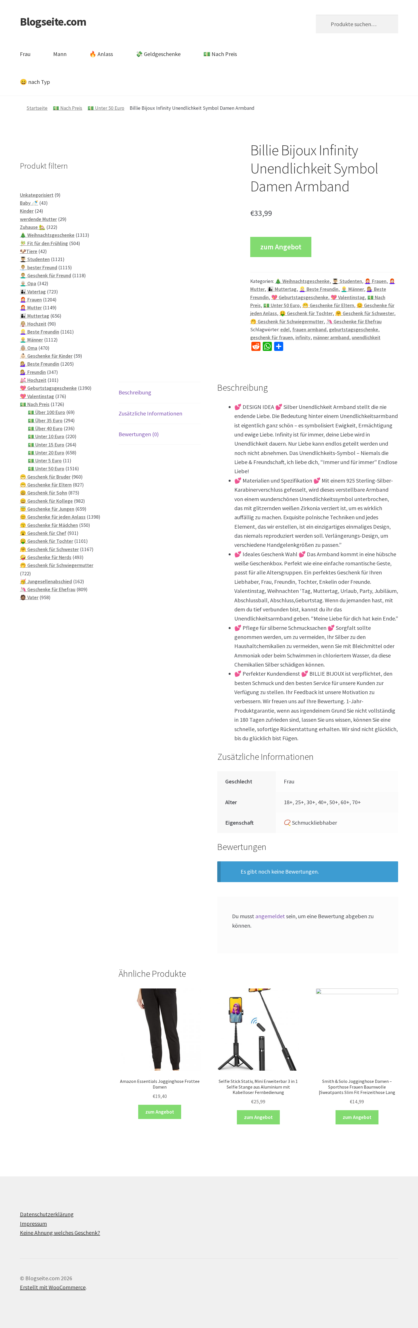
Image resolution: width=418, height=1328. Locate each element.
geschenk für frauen (271, 337)
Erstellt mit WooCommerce (53, 1287)
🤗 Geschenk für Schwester (364, 313)
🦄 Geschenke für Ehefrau (354, 321)
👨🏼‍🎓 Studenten (347, 281)
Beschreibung (135, 392)
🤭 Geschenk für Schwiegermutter (287, 321)
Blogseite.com (53, 22)
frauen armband (309, 329)
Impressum (33, 1223)
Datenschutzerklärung (47, 1214)
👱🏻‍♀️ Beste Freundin (318, 289)
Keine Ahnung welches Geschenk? (60, 1232)
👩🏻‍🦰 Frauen (375, 281)
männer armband (331, 337)
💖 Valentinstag (348, 297)
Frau (25, 53)
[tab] (160, 392)
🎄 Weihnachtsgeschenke (302, 281)
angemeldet (270, 916)
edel (285, 329)
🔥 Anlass (101, 53)
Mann (60, 53)
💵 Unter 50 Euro (106, 108)
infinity (303, 337)
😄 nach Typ (35, 81)
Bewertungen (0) (139, 434)
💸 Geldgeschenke (158, 53)
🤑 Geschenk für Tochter (306, 313)
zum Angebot (280, 246)
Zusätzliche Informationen (150, 413)
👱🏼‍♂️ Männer (352, 289)
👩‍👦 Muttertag (282, 289)
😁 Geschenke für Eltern (328, 305)
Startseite (36, 108)
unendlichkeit (366, 337)
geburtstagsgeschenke (353, 329)
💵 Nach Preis (220, 53)
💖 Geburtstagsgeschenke (299, 297)
